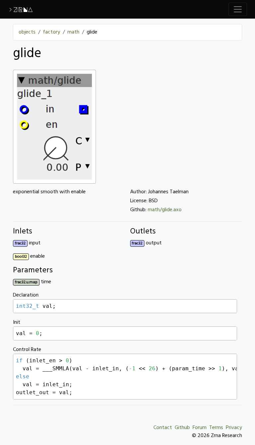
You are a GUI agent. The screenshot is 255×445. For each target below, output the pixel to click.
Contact (162, 427)
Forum (200, 427)
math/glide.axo (165, 210)
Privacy (234, 427)
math (73, 32)
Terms (216, 427)
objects (27, 32)
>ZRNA (20, 9)
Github (182, 427)
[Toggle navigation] (237, 9)
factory (51, 32)
